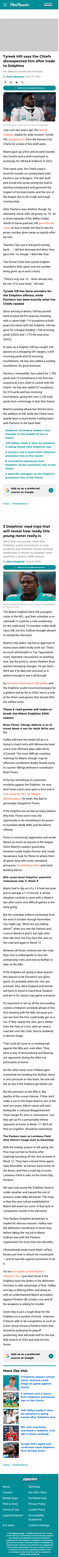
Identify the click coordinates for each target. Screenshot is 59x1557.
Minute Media (18, 1533)
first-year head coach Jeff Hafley (27, 683)
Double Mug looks (28, 865)
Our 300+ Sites (37, 1492)
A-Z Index (8, 1525)
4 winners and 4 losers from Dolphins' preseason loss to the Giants (30, 454)
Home (6, 503)
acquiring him (16, 139)
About (6, 1486)
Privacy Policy (36, 1503)
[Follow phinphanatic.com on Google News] (51, 490)
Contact (7, 1492)
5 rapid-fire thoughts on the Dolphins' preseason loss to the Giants (30, 475)
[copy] (22, 82)
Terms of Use (11, 1509)
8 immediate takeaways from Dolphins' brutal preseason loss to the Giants (30, 465)
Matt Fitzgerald (15, 561)
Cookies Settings (38, 1525)
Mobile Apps (10, 1498)
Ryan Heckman (15, 76)
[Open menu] (5, 5)
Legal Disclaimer (13, 1515)
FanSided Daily (37, 1498)
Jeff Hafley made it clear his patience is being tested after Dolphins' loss (30, 445)
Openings (34, 1486)
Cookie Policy (36, 1509)
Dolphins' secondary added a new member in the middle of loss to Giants (27, 434)
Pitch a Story (10, 1503)
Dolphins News (20, 503)
